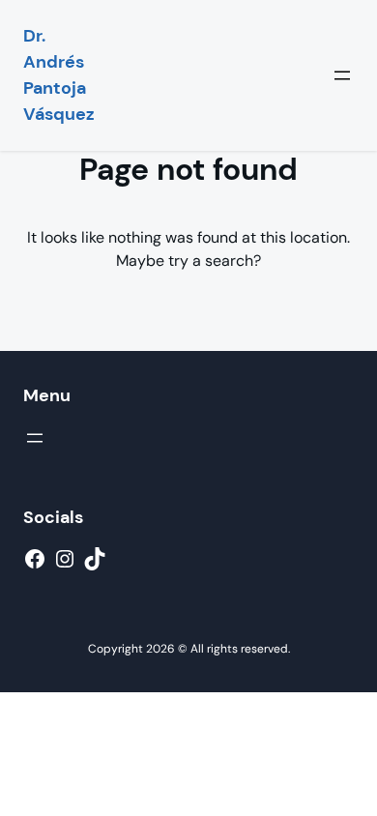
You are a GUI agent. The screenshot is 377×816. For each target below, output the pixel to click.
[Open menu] (342, 75)
